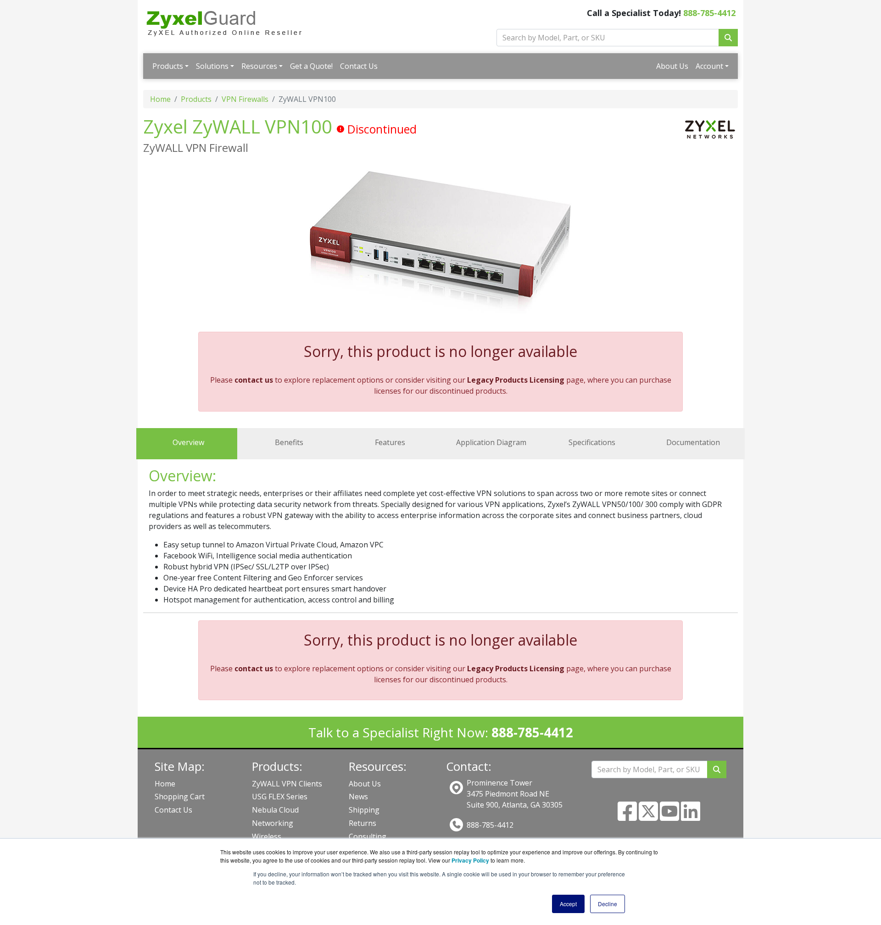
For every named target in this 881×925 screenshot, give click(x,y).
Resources (259, 66)
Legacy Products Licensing (515, 380)
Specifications (592, 442)
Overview (188, 442)
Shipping (364, 810)
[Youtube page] (669, 817)
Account (709, 66)
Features (390, 442)
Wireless (266, 836)
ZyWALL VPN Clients (287, 784)
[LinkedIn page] (690, 817)
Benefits (289, 442)
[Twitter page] (648, 817)
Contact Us (359, 66)
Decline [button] (607, 904)
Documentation (693, 442)
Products (167, 66)
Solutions (212, 66)
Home (160, 99)
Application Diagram (491, 442)
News (358, 796)
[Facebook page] (627, 817)
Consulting (367, 836)
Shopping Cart (180, 796)
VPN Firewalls (245, 99)
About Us (672, 66)
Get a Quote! (311, 66)
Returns (362, 823)
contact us (253, 380)
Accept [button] (568, 904)
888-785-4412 (709, 12)
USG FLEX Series (279, 796)
